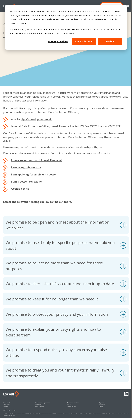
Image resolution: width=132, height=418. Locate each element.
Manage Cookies (58, 41)
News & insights (39, 406)
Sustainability (38, 404)
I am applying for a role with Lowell (34, 174)
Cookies (69, 404)
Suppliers (101, 403)
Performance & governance (42, 403)
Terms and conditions (73, 403)
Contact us (102, 404)
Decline (110, 41)
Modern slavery (71, 406)
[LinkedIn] (126, 394)
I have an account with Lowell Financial (36, 160)
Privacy (101, 406)
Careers (5, 406)
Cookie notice (20, 188)
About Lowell (6, 403)
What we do (6, 404)
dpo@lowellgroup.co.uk (36, 119)
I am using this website (26, 167)
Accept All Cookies (84, 41)
